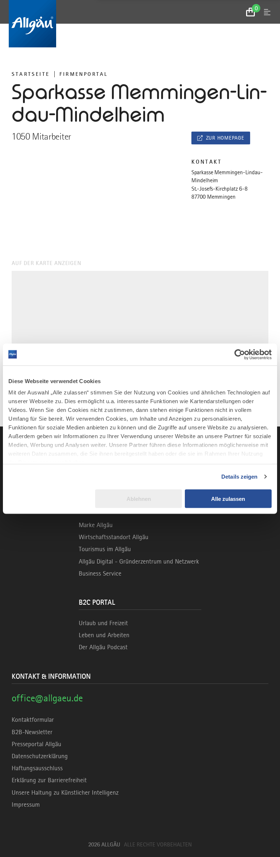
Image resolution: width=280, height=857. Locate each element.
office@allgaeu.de (47, 698)
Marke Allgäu (96, 525)
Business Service (100, 573)
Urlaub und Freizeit (103, 623)
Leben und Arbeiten (104, 635)
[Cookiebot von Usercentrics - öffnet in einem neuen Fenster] (240, 354)
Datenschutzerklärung (40, 756)
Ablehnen (139, 498)
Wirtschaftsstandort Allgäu (113, 537)
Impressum (26, 804)
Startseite (31, 74)
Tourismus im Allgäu (105, 549)
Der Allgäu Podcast (103, 647)
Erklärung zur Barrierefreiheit (49, 780)
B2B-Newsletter (32, 732)
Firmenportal (83, 74)
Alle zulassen (228, 498)
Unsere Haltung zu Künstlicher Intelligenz (65, 792)
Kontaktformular (33, 719)
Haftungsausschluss (37, 768)
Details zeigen (239, 477)
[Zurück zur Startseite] (140, 23)
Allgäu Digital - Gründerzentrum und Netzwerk (139, 561)
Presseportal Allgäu (36, 744)
